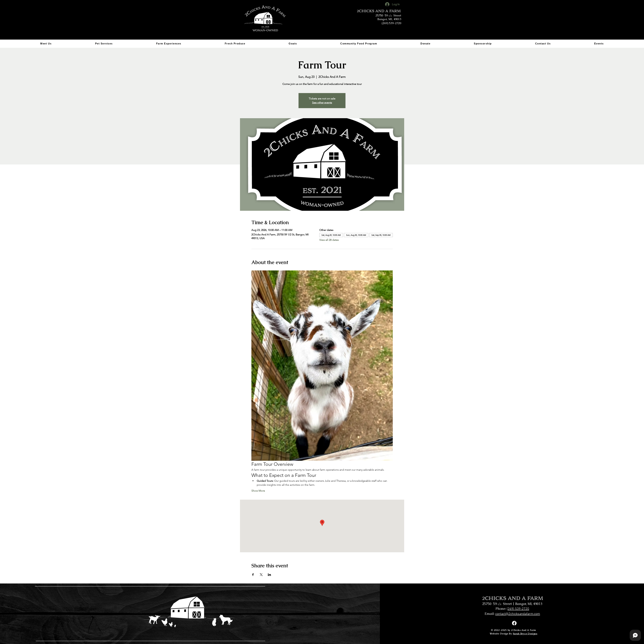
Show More (258, 490)
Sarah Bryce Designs (525, 633)
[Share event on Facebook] (253, 574)
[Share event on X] (261, 574)
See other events (322, 102)
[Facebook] (514, 623)
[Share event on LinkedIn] (269, 574)
